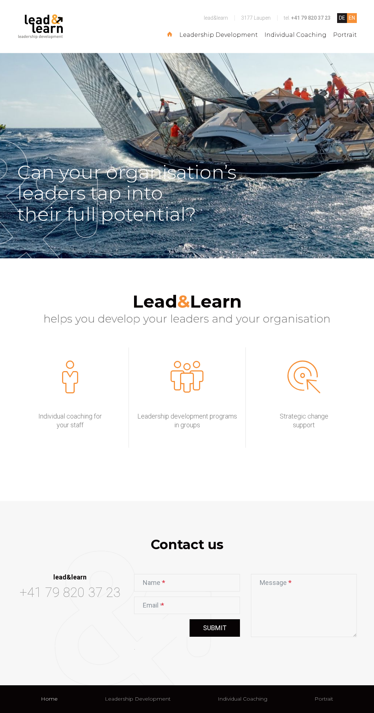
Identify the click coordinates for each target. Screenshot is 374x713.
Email (156, 607)
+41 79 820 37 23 (311, 18)
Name (157, 584)
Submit (214, 628)
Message (275, 584)
